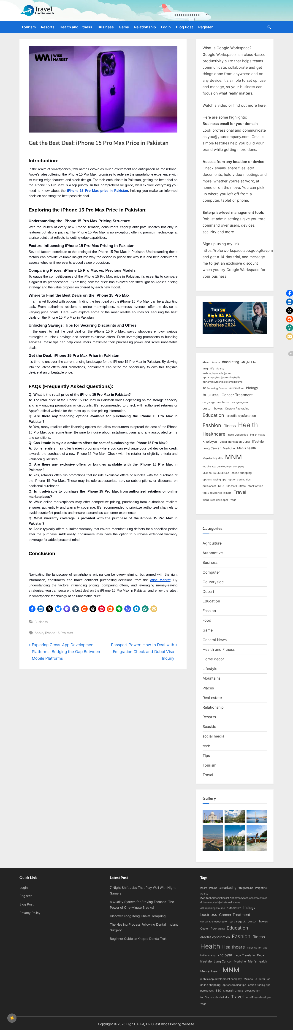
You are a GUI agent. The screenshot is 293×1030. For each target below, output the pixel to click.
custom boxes (213, 408)
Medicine (229, 448)
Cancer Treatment (237, 395)
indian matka (257, 434)
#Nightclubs (248, 362)
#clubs (216, 362)
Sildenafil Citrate (236, 486)
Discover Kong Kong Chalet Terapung (138, 916)
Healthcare (214, 434)
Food (207, 620)
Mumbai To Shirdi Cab (216, 473)
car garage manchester (216, 402)
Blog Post (184, 27)
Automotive (213, 552)
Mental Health (213, 458)
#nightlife (208, 368)
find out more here (249, 105)
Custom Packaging (237, 408)
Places (208, 688)
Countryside (213, 582)
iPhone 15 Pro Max (59, 633)
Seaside (209, 726)
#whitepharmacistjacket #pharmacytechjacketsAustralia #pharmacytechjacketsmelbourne (222, 377)
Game (124, 27)
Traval (208, 774)
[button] (32, 608)
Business (106, 27)
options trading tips (214, 479)
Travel (239, 492)
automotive (236, 388)
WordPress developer (215, 500)
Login (166, 27)
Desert (208, 591)
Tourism (28, 27)
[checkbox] (11, 1018)
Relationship (145, 27)
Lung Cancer (212, 448)
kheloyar (210, 441)
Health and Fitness (76, 27)
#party (220, 368)
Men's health (246, 448)
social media (213, 736)
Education (213, 415)
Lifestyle (210, 668)
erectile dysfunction (241, 415)
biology (252, 388)
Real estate (212, 697)
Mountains (211, 678)
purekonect (209, 486)
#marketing (230, 362)
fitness (229, 425)
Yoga (233, 500)
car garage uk (240, 402)
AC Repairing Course (215, 388)
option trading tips (239, 479)
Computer (211, 572)
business (211, 394)
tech (206, 746)
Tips (206, 755)
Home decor (213, 659)
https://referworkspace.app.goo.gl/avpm (238, 250)
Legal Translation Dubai (235, 441)
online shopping (241, 472)
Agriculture (212, 543)
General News (215, 639)
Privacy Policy (30, 913)
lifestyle (258, 441)
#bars (206, 362)
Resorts (47, 27)
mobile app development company (223, 466)
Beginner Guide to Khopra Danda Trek (138, 939)
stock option (255, 486)
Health (248, 425)
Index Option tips (238, 434)
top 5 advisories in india (217, 492)
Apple (39, 633)
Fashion (212, 425)
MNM (233, 457)
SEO (221, 486)
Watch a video (215, 105)
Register (205, 27)
